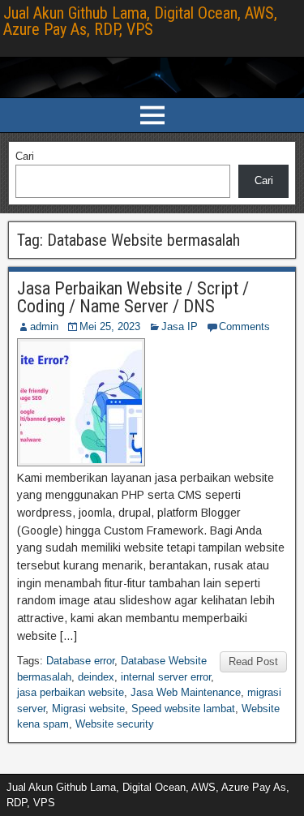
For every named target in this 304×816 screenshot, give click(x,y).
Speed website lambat (183, 708)
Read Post (253, 661)
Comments (244, 326)
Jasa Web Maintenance (186, 692)
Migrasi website (88, 708)
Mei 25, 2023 (109, 326)
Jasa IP (179, 326)
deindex (96, 677)
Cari (24, 156)
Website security (114, 724)
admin (44, 326)
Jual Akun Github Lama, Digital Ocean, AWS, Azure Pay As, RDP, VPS (140, 21)
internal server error (166, 677)
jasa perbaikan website (70, 692)
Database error (80, 661)
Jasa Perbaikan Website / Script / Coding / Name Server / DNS (133, 297)
